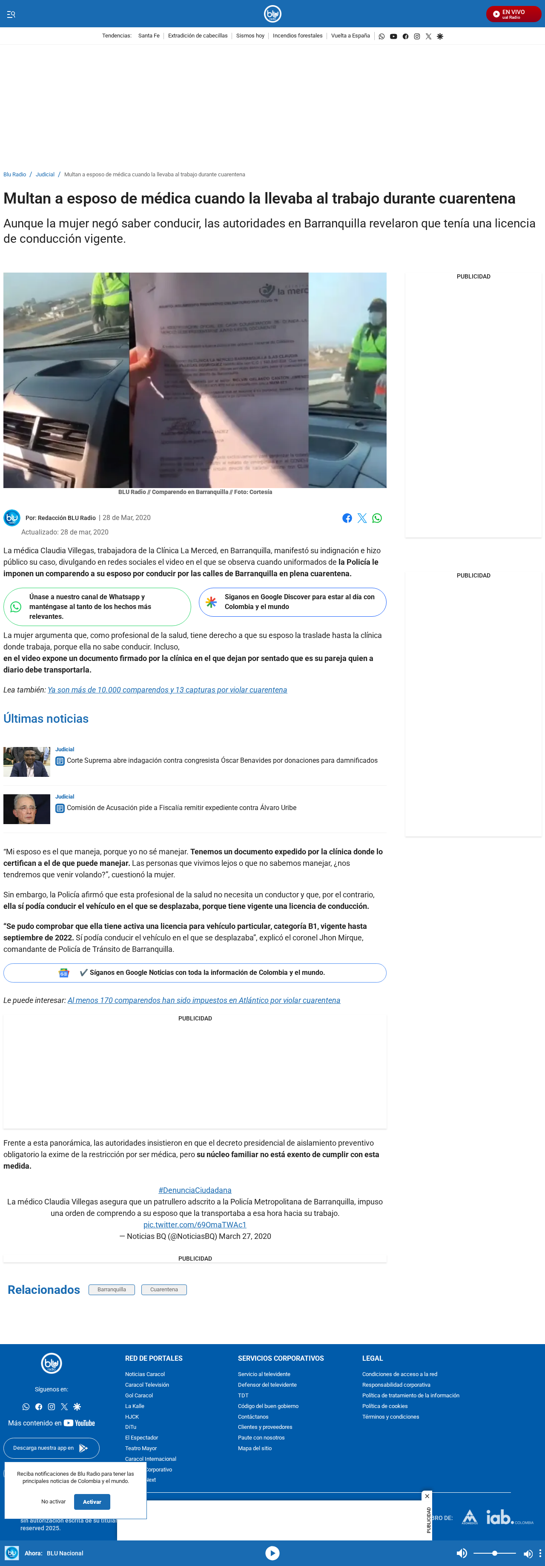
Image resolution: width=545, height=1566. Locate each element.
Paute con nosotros (261, 1438)
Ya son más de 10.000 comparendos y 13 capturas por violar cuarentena (167, 689)
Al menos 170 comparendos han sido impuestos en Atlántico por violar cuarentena (204, 1000)
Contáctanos (253, 1416)
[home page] (272, 14)
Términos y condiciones (390, 1416)
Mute (462, 1553)
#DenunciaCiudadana (195, 1190)
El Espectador (141, 1438)
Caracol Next (140, 1480)
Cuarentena (164, 1289)
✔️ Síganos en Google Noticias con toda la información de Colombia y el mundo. (202, 972)
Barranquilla (112, 1289)
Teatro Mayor (141, 1448)
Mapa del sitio (255, 1448)
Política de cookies (385, 1406)
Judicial (45, 175)
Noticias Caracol (145, 1374)
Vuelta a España (350, 36)
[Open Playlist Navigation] (540, 1553)
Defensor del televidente (267, 1385)
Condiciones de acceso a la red (399, 1374)
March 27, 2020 (245, 1236)
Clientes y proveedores (265, 1427)
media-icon (272, 1553)
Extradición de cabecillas (198, 36)
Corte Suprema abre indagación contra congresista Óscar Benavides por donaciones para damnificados (222, 760)
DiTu (130, 1427)
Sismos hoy (250, 36)
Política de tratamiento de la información (410, 1396)
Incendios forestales (298, 36)
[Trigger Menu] (10, 14)
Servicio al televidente (264, 1374)
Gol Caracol (139, 1396)
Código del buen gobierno (268, 1406)
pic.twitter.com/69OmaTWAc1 (195, 1224)
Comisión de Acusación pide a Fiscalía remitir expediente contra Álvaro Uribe (181, 808)
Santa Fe (149, 36)
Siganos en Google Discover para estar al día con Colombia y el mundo (300, 602)
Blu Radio (14, 175)
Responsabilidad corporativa (396, 1385)
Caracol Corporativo (148, 1469)
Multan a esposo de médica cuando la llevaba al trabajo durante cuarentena (154, 175)
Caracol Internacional (150, 1459)
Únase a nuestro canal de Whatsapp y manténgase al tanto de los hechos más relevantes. (90, 606)
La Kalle (134, 1406)
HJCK (132, 1416)
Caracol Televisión (147, 1385)
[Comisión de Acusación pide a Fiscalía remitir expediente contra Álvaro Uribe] (26, 809)
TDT (243, 1396)
